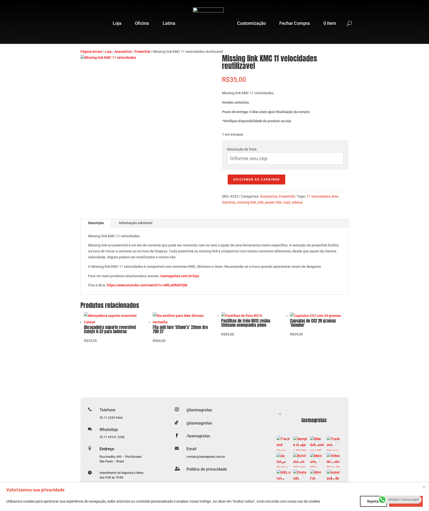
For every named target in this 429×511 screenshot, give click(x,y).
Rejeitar (373, 501)
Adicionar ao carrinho (256, 179)
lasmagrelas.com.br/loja (179, 276)
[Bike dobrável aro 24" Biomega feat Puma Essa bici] (317, 443)
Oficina (142, 23)
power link (273, 202)
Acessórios (123, 52)
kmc (335, 196)
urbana (297, 202)
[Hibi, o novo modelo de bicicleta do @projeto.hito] (284, 477)
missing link (246, 202)
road (286, 202)
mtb (260, 202)
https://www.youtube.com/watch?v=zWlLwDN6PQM (147, 285)
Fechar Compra (294, 23)
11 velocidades (318, 196)
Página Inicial (91, 52)
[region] (214, 496)
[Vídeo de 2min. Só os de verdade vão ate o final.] (334, 460)
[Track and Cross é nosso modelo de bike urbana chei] (334, 443)
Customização (251, 23)
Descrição (96, 223)
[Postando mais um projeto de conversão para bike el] (300, 477)
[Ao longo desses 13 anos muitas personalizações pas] (284, 460)
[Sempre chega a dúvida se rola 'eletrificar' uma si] (300, 443)
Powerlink (142, 52)
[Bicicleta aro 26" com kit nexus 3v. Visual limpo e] (300, 460)
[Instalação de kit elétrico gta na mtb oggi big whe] (334, 477)
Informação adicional (135, 223)
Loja (117, 23)
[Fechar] (424, 487)
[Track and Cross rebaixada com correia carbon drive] (284, 443)
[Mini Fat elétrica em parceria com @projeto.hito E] (317, 477)
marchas (229, 202)
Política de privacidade (206, 469)
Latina (169, 23)
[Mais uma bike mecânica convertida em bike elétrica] (317, 460)
